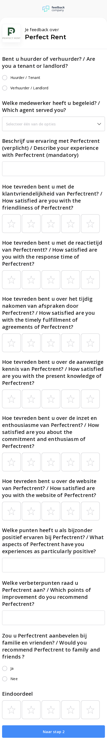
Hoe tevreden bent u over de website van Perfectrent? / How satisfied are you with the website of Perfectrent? (49, 488)
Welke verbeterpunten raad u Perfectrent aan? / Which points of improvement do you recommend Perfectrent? (46, 593)
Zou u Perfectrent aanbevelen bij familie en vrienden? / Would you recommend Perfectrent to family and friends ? (51, 646)
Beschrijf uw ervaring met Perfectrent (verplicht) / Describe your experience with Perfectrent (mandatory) (51, 147)
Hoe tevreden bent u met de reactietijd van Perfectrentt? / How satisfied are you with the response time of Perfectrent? (52, 253)
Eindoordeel (17, 693)
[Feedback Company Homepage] (54, 9)
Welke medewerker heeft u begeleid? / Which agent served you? (51, 106)
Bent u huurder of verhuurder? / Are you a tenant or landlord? (48, 62)
